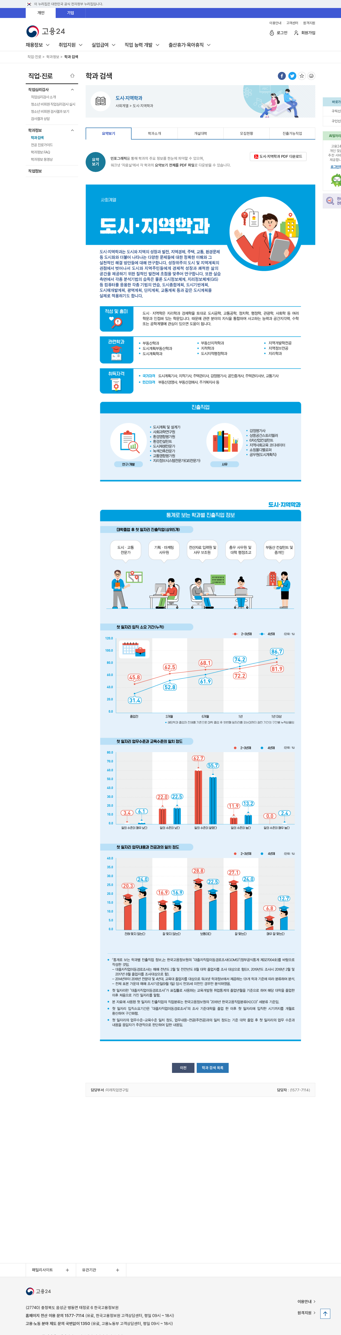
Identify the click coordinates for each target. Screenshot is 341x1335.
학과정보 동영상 (42, 159)
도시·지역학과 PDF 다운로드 (281, 156)
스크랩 (302, 76)
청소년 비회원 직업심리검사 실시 (53, 104)
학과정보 (35, 130)
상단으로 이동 (325, 1314)
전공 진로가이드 (42, 145)
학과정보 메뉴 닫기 (72, 130)
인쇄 (311, 76)
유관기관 (89, 1270)
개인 (40, 12)
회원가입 (308, 32)
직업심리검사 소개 (43, 97)
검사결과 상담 (40, 119)
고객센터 (292, 23)
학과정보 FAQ (40, 152)
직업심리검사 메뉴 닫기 (72, 89)
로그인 (282, 32)
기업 (70, 12)
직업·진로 (40, 76)
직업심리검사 (38, 89)
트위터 (292, 76)
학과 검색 (37, 138)
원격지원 (309, 23)
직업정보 (35, 171)
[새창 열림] (38, 1292)
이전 (183, 1068)
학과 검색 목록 (212, 1068)
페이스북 (282, 76)
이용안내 (275, 23)
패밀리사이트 (42, 1270)
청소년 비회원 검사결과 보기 (50, 111)
